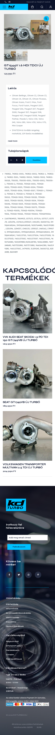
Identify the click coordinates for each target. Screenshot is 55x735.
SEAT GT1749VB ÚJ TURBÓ (21, 402)
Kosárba (36, 160)
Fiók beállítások (14, 659)
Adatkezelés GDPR (23, 727)
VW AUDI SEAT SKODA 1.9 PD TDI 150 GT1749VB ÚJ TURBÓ (25, 338)
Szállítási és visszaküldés (18, 613)
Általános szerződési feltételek (27, 724)
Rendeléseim (12, 650)
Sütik (39, 727)
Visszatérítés (12, 617)
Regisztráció (12, 641)
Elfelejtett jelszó (14, 646)
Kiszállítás (11, 622)
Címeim (10, 655)
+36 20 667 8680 (16, 674)
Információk (12, 609)
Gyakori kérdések (15, 626)
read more (12, 141)
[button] (46, 18)
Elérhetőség (12, 604)
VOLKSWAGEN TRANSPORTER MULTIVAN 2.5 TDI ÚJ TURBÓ (24, 466)
